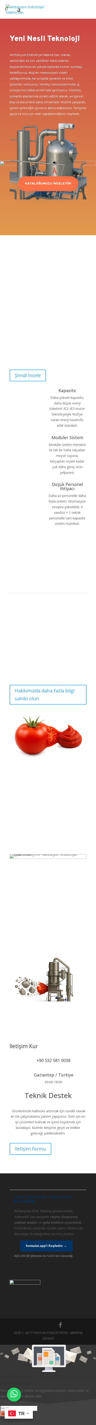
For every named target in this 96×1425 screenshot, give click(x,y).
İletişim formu (30, 1149)
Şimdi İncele (28, 375)
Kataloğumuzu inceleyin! (48, 184)
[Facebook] (60, 1325)
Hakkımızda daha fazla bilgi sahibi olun (45, 694)
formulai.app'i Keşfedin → (46, 1246)
